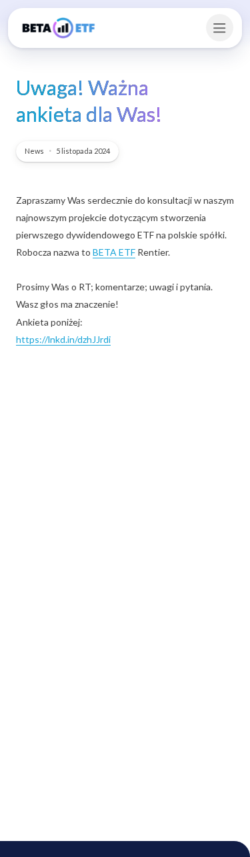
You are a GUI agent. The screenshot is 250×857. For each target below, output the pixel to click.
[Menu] (219, 27)
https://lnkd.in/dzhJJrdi (63, 339)
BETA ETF (114, 252)
